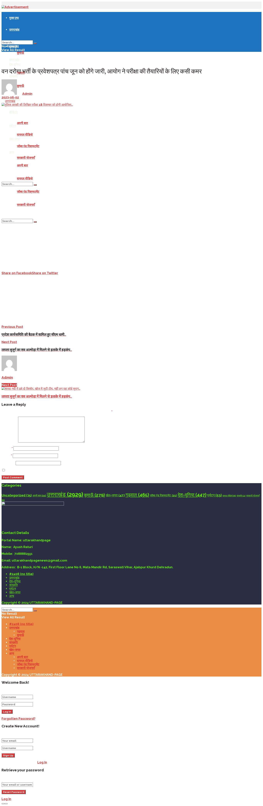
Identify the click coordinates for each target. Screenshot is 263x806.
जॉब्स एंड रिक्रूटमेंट (28, 146)
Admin (27, 94)
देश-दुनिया (14, 64)
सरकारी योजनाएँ (26, 158)
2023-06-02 (10, 97)
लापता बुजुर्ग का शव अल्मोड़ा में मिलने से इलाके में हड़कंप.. (37, 396)
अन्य (11, 152)
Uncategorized (17, 495)
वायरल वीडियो (25, 134)
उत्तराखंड (14, 29)
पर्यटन (12, 126)
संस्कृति (13, 112)
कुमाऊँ (20, 53)
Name (7, 448)
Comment (9, 441)
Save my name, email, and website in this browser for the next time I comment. (68, 470)
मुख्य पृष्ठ (14, 18)
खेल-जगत (14, 139)
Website (8, 463)
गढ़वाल (137, 495)
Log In (42, 762)
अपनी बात (22, 123)
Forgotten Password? (18, 718)
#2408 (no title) (21, 574)
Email (7, 456)
